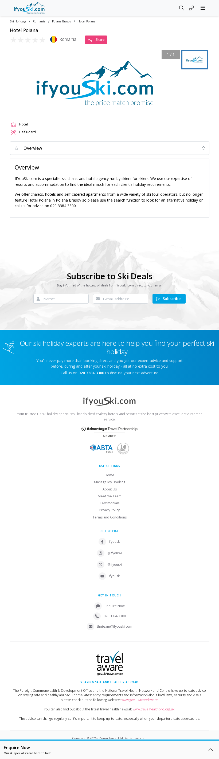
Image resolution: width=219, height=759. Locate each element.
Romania (39, 21)
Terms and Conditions (110, 517)
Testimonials (109, 503)
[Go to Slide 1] (194, 59)
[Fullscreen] (172, 109)
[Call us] (191, 8)
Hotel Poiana (87, 21)
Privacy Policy (109, 510)
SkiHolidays (18, 21)
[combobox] (109, 148)
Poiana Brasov (61, 21)
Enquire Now (115, 606)
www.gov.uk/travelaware (140, 700)
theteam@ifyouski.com (114, 626)
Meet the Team (110, 496)
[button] (95, 83)
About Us (110, 489)
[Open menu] (203, 7)
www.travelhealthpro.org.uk (153, 709)
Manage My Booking (109, 482)
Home (109, 475)
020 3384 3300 (115, 616)
